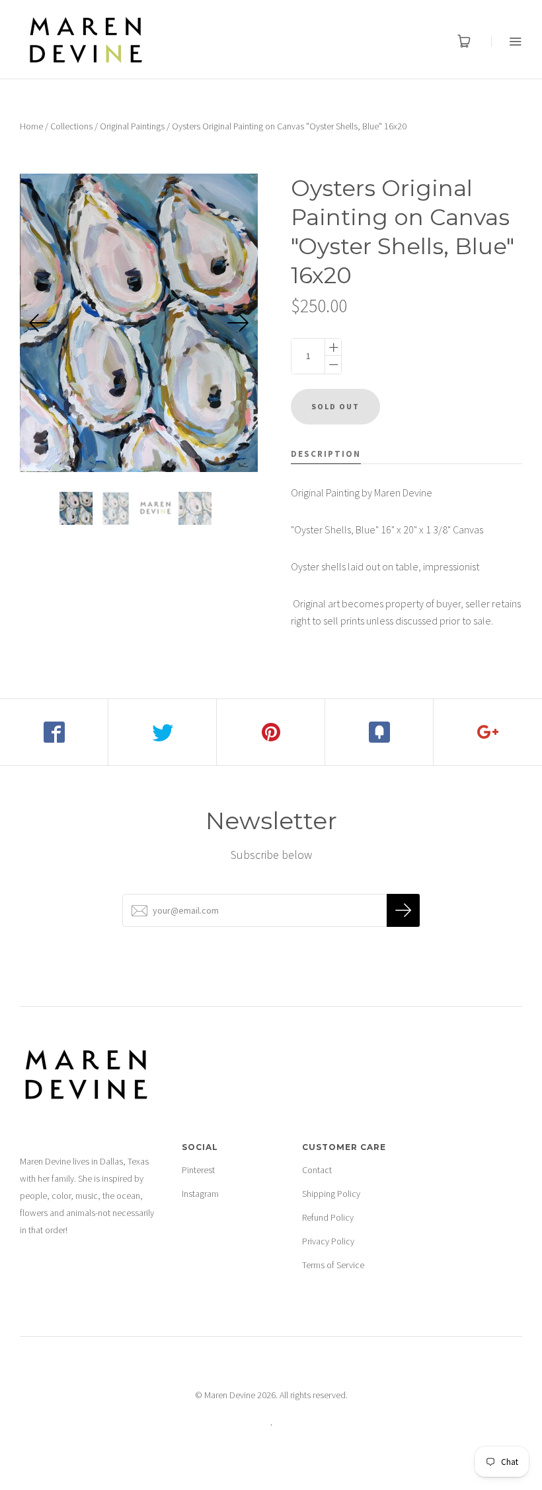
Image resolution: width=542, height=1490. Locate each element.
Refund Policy (328, 1217)
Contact (317, 1170)
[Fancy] (379, 732)
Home (31, 126)
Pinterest (198, 1170)
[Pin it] (271, 732)
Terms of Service (333, 1265)
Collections (71, 126)
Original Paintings (132, 126)
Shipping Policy (331, 1194)
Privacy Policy (328, 1241)
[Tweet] (162, 732)
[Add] (488, 732)
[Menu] (506, 41)
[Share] (54, 732)
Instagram (200, 1194)
